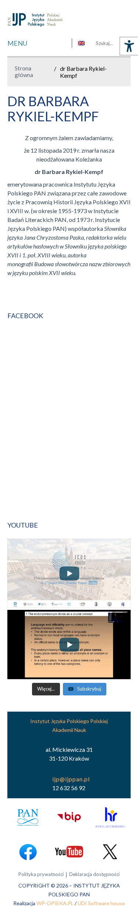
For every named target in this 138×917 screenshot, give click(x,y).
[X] (110, 851)
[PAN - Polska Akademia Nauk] (28, 817)
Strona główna (24, 71)
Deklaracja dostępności (94, 874)
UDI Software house (101, 903)
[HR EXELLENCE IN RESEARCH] (110, 817)
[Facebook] (28, 851)
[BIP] (69, 817)
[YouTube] (69, 851)
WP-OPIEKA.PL (55, 903)
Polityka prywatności (41, 874)
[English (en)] (81, 43)
